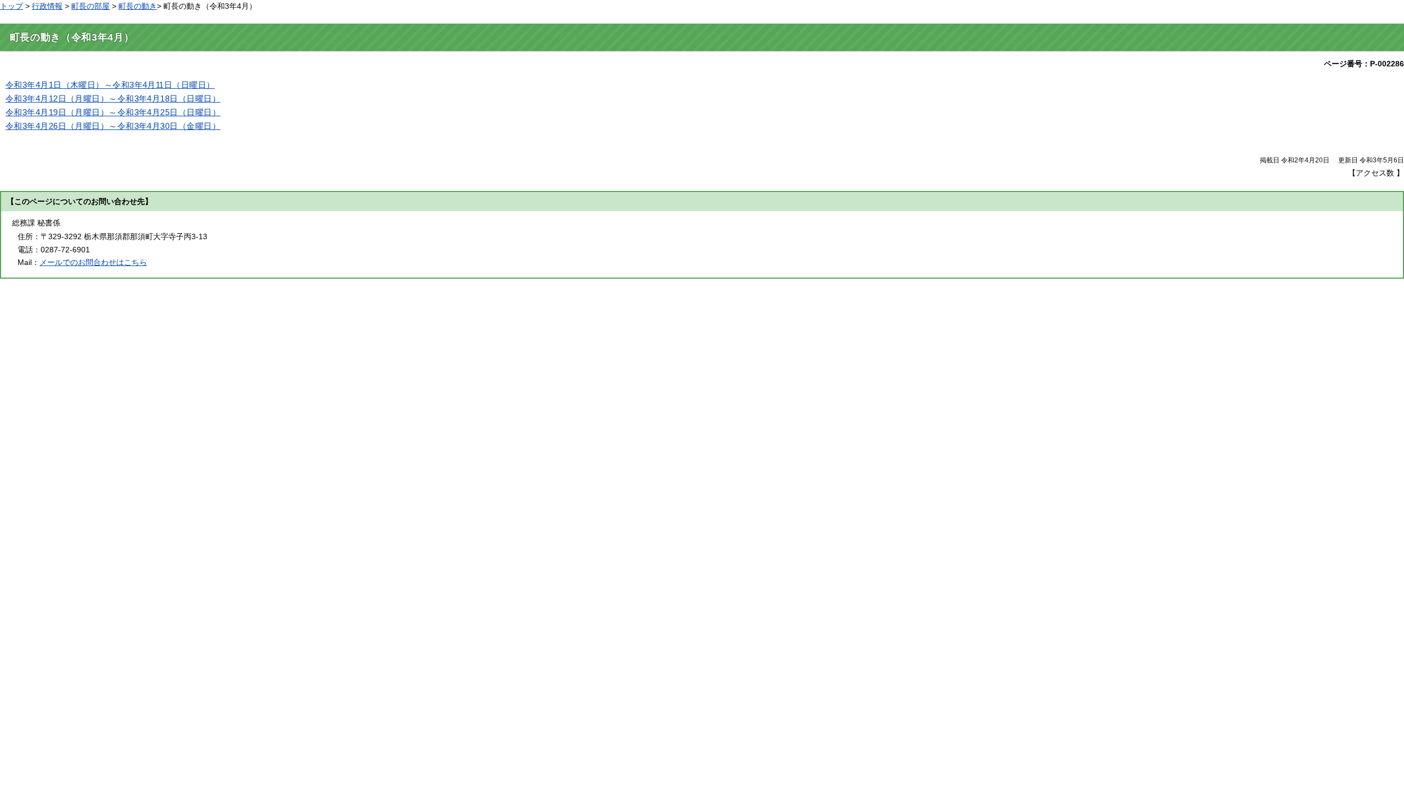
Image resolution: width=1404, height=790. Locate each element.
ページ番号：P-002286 (1364, 63)
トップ (11, 6)
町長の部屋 (90, 6)
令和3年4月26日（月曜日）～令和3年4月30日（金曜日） (112, 126)
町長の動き (137, 6)
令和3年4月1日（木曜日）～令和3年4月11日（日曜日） (110, 85)
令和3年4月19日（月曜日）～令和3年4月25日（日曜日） (112, 112)
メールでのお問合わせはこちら (93, 262)
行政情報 (47, 6)
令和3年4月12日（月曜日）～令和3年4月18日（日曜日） (112, 98)
